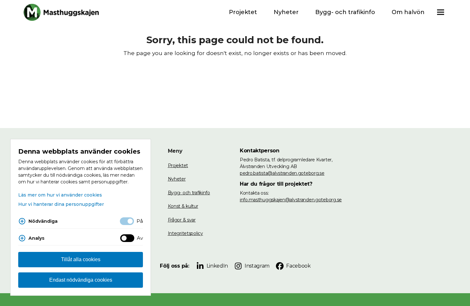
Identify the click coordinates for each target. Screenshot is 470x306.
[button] (440, 12)
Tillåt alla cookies (80, 259)
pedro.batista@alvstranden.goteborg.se (282, 173)
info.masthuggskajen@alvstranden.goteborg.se (291, 200)
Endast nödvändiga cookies (80, 280)
